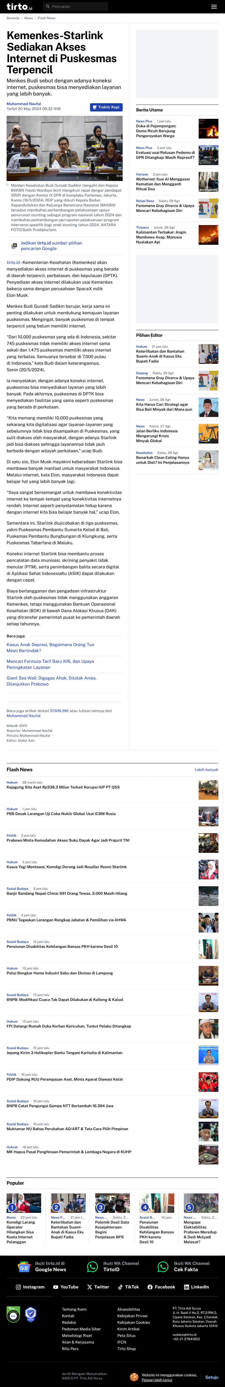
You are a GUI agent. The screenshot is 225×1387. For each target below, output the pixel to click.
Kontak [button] (68, 1316)
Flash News (46, 18)
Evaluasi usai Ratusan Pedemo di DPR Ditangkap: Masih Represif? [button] (165, 155)
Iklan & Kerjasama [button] (78, 1342)
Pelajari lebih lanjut (157, 1380)
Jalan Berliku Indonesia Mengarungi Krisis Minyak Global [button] (157, 436)
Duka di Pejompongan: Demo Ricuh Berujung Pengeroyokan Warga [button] (156, 131)
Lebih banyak (206, 770)
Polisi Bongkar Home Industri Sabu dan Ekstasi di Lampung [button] (60, 973)
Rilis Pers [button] (70, 1349)
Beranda (13, 18)
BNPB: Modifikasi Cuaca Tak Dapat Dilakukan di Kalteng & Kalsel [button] (65, 1000)
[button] (19, 6)
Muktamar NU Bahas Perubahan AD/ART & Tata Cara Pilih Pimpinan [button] (67, 1129)
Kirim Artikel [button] (128, 1329)
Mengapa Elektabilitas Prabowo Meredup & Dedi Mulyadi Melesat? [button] (200, 1232)
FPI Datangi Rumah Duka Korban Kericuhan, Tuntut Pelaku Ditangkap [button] (69, 1026)
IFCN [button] (121, 1342)
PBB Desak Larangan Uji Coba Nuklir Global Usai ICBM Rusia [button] (61, 814)
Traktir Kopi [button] (108, 107)
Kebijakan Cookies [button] (133, 1322)
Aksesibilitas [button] (128, 1309)
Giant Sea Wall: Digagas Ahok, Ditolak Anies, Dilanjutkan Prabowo (52, 681)
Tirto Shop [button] (126, 1349)
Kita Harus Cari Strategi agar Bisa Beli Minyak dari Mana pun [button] (164, 407)
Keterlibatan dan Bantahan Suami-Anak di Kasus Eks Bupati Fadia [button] (160, 356)
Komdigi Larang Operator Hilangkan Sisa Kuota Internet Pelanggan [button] (21, 1232)
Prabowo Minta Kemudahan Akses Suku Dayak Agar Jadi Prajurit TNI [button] (68, 840)
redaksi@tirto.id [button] (184, 1335)
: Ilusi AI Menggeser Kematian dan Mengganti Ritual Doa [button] (163, 184)
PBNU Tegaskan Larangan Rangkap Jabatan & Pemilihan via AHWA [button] (66, 920)
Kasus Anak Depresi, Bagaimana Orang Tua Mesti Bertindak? (50, 647)
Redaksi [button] (69, 1322)
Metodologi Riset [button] (77, 1336)
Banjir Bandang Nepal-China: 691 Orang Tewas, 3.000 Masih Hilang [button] (67, 893)
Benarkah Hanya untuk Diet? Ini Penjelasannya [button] (162, 460)
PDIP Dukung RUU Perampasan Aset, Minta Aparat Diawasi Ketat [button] (65, 1079)
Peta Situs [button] (126, 1336)
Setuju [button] (211, 1377)
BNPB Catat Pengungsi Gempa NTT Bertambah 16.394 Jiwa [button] (60, 1106)
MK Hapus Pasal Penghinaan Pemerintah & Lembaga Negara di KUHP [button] (69, 1152)
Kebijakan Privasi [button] (132, 1316)
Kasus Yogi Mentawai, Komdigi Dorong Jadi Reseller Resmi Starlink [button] (67, 867)
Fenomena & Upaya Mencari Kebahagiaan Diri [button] (165, 208)
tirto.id (13, 262)
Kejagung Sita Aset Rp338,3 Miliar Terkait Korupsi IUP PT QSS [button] (63, 787)
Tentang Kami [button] (74, 1309)
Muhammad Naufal (24, 104)
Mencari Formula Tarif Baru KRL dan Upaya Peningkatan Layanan (50, 664)
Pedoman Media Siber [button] (81, 1329)
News (28, 18)
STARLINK (59, 711)
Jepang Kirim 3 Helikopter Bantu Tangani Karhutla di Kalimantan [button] (64, 1053)
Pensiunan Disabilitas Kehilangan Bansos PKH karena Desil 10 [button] (62, 947)
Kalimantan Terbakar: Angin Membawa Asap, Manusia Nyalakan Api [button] (161, 237)
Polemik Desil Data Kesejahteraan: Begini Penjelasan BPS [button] (112, 1229)
